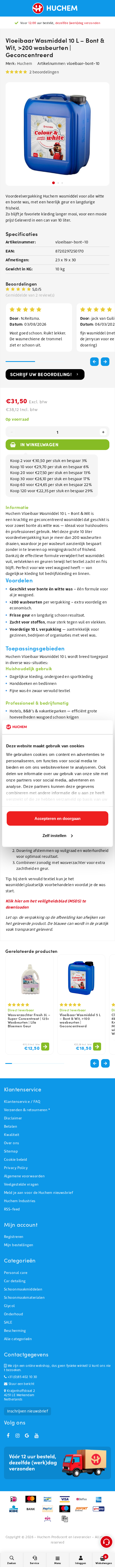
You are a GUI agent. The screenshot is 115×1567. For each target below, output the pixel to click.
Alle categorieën (18, 1339)
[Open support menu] (106, 1542)
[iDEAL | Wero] (15, 1501)
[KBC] (15, 1511)
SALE (8, 1322)
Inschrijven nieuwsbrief (27, 1411)
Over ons (11, 1143)
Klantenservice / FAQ (22, 1101)
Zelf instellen (54, 835)
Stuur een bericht (20, 1384)
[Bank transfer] (32, 1511)
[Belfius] (83, 1501)
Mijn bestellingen (18, 1245)
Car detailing (15, 1281)
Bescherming (15, 1330)
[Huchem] (57, 8)
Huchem (24, 63)
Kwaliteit (11, 1134)
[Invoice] (66, 1521)
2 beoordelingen (44, 72)
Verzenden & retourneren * (27, 1110)
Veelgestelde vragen (21, 1184)
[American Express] (100, 1501)
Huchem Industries (20, 1201)
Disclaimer (13, 1118)
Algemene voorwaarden (24, 1176)
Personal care (16, 1272)
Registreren (14, 1236)
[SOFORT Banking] (83, 1511)
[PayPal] (49, 1511)
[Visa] (66, 1501)
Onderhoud (13, 1314)
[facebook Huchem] (8, 1435)
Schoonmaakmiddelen (23, 1289)
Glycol (9, 1306)
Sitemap (11, 1151)
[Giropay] (100, 1511)
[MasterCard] (32, 1501)
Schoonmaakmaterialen (24, 1297)
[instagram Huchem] (17, 1435)
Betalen (10, 1126)
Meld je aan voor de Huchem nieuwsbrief (38, 1192)
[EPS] (49, 1521)
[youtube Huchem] (36, 1435)
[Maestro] (66, 1511)
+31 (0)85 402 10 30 (22, 1377)
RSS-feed (12, 1209)
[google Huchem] (27, 1435)
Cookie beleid (15, 1159)
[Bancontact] (49, 1501)
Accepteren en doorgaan (57, 818)
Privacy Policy (16, 1168)
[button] (105, 361)
